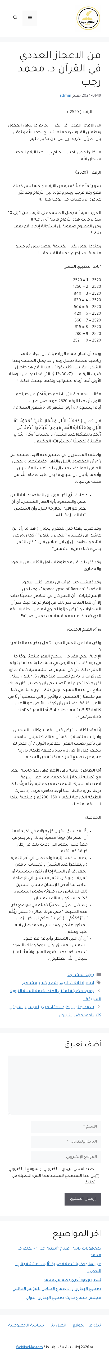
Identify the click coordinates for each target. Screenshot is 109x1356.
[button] (15, 18)
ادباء (90, 983)
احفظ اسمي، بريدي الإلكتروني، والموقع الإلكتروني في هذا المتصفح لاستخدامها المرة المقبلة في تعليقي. (52, 1176)
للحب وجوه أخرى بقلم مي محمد (72, 1280)
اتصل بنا (58, 1326)
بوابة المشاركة (80, 975)
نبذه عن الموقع (87, 1326)
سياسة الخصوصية (26, 1326)
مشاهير (29, 983)
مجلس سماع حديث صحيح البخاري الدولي (63, 1298)
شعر (53, 983)
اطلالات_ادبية (72, 983)
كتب (43, 983)
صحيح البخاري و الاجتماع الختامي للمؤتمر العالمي (56, 1289)
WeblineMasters (29, 1347)
